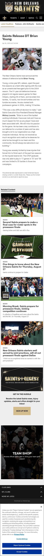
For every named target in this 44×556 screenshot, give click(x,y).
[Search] (37, 17)
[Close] (41, 506)
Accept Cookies (22, 552)
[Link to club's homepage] (4, 17)
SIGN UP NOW (22, 411)
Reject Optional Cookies (22, 545)
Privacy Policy (19, 534)
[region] (22, 530)
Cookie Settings (22, 539)
